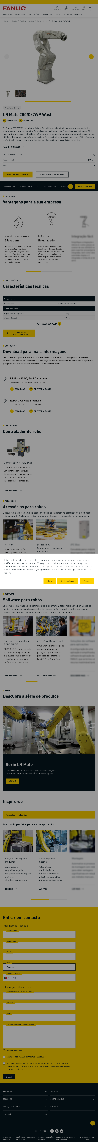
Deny (50, 581)
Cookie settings (67, 581)
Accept (87, 581)
